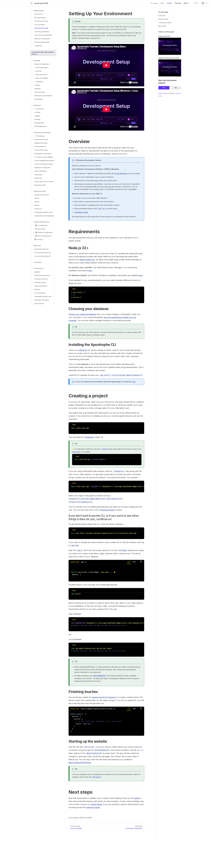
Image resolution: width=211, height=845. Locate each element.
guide (136, 798)
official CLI (83, 350)
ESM (134, 562)
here (90, 270)
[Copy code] (141, 561)
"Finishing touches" (107, 510)
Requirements (163, 19)
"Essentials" (89, 437)
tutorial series (96, 804)
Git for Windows (121, 173)
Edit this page (162, 93)
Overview (161, 15)
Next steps (162, 26)
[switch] (196, 3)
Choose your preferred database (82, 314)
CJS (128, 562)
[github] (203, 3)
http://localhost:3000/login (80, 762)
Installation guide (81, 212)
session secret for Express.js (104, 697)
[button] (41, 10)
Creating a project (164, 22)
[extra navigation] (206, 3)
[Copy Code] (141, 289)
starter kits (76, 452)
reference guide (93, 807)
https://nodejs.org (87, 259)
